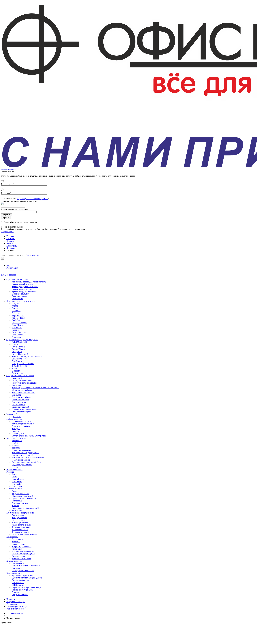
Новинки (10, 599)
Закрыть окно (7, 231)
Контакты (10, 238)
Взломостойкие (20, 400)
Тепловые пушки (20, 532)
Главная (10, 236)
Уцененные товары (15, 609)
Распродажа (11, 604)
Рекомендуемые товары (17, 606)
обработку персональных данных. (32, 198)
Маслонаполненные (21, 525)
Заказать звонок (8, 169)
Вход (8, 265)
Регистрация (12, 268)
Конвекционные (20, 522)
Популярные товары (15, 601)
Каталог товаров (8, 275)
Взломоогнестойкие (21, 397)
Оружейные (18, 404)
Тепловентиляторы (21, 527)
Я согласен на (26, 198)
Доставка (10, 248)
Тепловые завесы (20, 529)
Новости (10, 241)
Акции (9, 243)
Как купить (11, 246)
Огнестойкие (19, 402)
